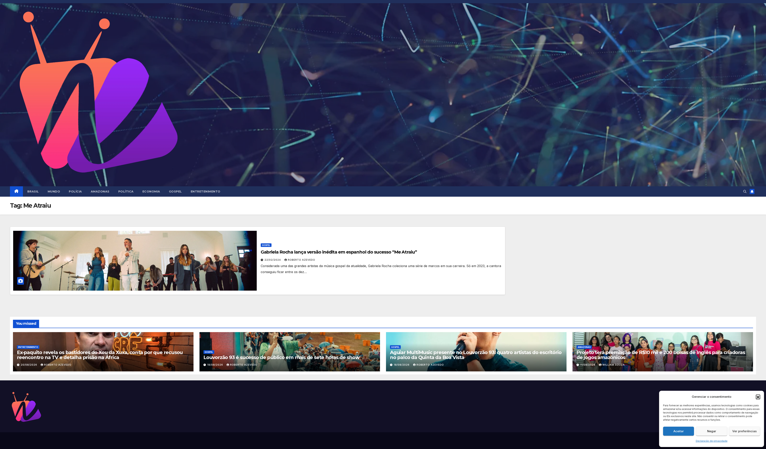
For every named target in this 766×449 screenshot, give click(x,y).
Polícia (75, 191)
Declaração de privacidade (712, 440)
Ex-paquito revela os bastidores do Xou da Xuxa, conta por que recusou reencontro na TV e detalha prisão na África (100, 354)
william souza (613, 364)
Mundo (54, 191)
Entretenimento (205, 191)
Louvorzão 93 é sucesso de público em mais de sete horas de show (281, 357)
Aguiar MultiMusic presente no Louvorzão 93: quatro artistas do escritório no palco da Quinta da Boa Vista (475, 354)
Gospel (175, 191)
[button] (758, 397)
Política (126, 191)
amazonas (100, 191)
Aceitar (678, 431)
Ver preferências (744, 431)
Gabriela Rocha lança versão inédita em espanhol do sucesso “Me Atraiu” (339, 252)
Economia (151, 191)
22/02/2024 (273, 259)
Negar (711, 431)
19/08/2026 (215, 364)
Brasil (33, 191)
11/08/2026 (588, 364)
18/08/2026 (402, 364)
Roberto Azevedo (301, 259)
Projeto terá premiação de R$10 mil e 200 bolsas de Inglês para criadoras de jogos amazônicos (660, 354)
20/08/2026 (29, 364)
